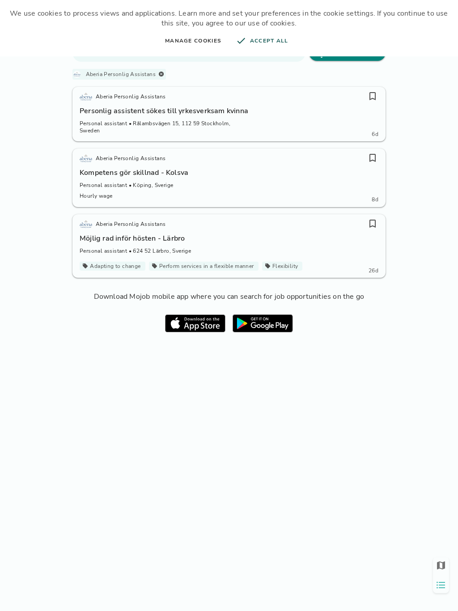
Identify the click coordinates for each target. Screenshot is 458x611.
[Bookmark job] (372, 96)
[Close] (161, 74)
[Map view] (441, 565)
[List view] (441, 585)
